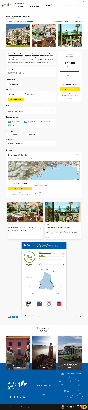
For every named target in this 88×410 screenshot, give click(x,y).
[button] (78, 2)
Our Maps (18, 407)
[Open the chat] (85, 407)
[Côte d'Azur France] (70, 407)
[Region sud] (80, 407)
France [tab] (62, 373)
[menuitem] (6, 5)
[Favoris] (80, 1)
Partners (24, 407)
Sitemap (36, 407)
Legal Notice (30, 407)
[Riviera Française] (62, 407)
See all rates (69, 66)
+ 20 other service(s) (70, 78)
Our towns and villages (9, 407)
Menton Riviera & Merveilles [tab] (73, 373)
